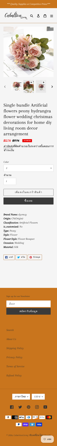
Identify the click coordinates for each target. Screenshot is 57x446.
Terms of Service (15, 366)
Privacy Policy (14, 357)
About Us (11, 339)
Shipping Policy (15, 348)
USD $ (37, 396)
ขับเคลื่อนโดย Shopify (40, 435)
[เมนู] (51, 15)
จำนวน (7, 175)
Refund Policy (14, 375)
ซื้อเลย (28, 200)
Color (6, 162)
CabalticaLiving (21, 435)
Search (10, 330)
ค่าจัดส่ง (8, 146)
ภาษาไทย (20, 396)
